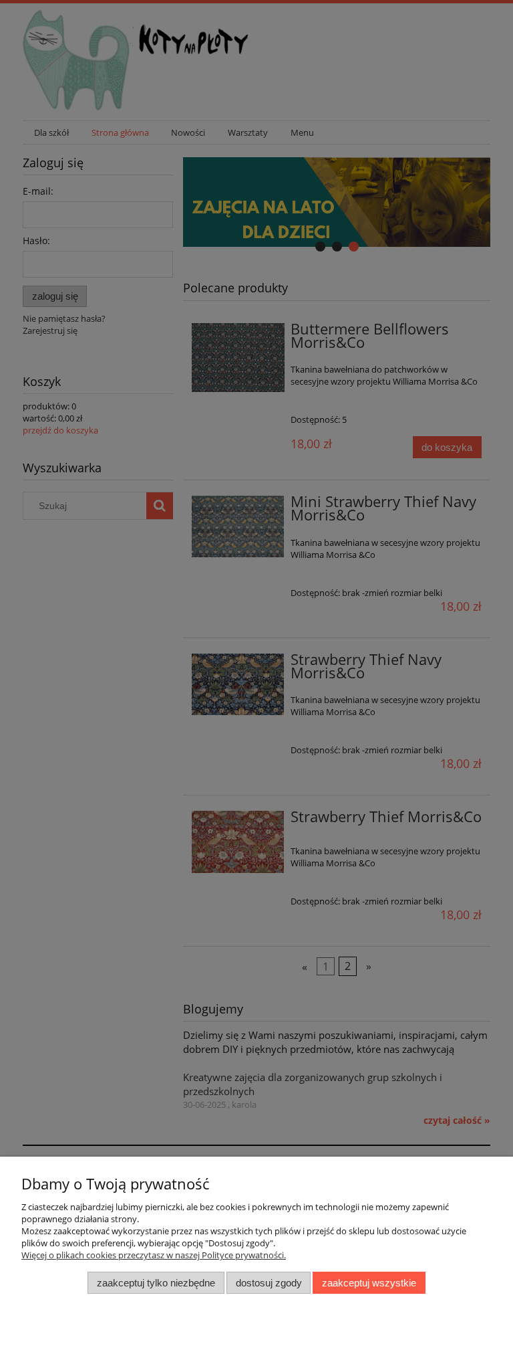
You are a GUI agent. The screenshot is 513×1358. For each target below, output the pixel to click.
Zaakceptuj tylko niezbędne (156, 1282)
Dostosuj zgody (269, 1282)
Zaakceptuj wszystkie (369, 1282)
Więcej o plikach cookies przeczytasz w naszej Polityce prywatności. (153, 1255)
